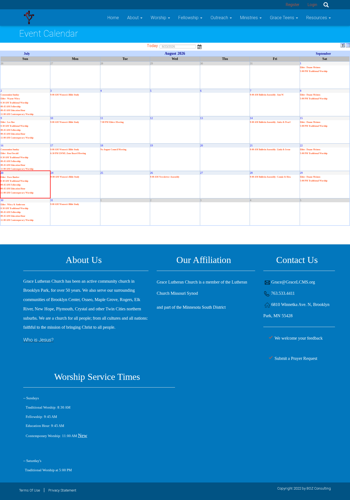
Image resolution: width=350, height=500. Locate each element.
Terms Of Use (29, 490)
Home (113, 17)
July (27, 54)
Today (152, 45)
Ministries (249, 17)
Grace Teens (282, 17)
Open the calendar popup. (200, 46)
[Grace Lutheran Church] (28, 17)
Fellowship (189, 17)
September (323, 54)
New (82, 435)
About (133, 17)
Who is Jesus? (38, 340)
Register (292, 4)
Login (312, 4)
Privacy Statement (62, 490)
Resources (317, 17)
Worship (159, 17)
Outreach (220, 17)
